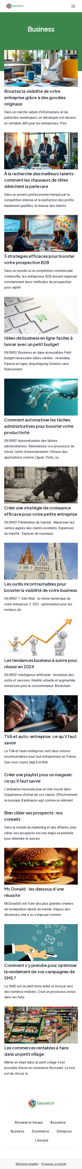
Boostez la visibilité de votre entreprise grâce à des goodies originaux (35, 97)
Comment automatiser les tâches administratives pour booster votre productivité (38, 426)
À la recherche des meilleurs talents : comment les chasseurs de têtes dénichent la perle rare (40, 180)
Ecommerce (40, 1131)
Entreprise (64, 1131)
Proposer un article (53, 1164)
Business (17, 1131)
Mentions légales (27, 1164)
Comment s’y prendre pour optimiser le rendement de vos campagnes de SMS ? (40, 971)
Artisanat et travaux (29, 1122)
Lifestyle (41, 1140)
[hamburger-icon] (73, 6)
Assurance (58, 1122)
